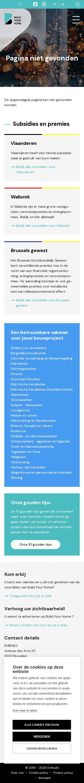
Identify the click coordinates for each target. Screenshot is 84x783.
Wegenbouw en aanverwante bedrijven (41, 472)
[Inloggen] (77, 4)
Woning (16, 477)
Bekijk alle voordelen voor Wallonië (42, 225)
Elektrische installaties (28, 384)
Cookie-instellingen (41, 748)
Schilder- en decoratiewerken (34, 436)
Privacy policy (63, 773)
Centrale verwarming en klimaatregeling (41, 358)
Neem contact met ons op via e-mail (38, 625)
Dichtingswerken (24, 368)
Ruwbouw (18, 431)
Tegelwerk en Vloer (26, 451)
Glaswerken (20, 394)
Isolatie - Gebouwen (27, 405)
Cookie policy (38, 773)
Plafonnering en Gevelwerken (33, 420)
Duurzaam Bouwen (25, 379)
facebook (33, 4)
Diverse (16, 374)
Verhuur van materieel (28, 467)
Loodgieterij (20, 410)
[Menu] (76, 20)
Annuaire (45, 778)
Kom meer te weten (25, 710)
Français (54, 4)
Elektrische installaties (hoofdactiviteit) (42, 389)
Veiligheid (18, 457)
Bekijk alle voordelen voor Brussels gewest (42, 303)
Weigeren (42, 736)
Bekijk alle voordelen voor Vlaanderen (36, 169)
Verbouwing (20, 462)
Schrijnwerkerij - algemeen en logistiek (40, 441)
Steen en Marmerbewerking (32, 446)
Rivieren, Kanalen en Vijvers (32, 425)
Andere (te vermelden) (29, 348)
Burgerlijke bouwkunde (28, 353)
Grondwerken (21, 400)
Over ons (17, 773)
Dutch (63, 4)
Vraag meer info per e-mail (30, 596)
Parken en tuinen (24, 415)
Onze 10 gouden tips (35, 544)
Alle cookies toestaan (41, 724)
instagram (42, 4)
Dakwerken (19, 363)
